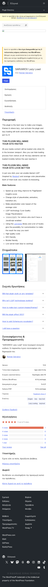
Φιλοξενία (6, 505)
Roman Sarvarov (26, 73)
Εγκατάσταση (10, 101)
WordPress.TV (8, 528)
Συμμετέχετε (30, 516)
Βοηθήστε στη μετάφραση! (27, 18)
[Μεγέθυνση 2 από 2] (43, 257)
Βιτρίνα (28, 497)
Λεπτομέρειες (10, 89)
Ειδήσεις (5, 501)
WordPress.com (8, 535)
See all (43, 447)
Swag (28, 528)
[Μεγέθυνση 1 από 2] (20, 257)
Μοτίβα (28, 509)
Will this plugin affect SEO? (13, 314)
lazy (35, 399)
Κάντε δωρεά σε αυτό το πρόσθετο (17, 483)
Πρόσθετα (29, 505)
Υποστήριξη (9, 112)
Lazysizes (18, 224)
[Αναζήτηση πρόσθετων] (26, 25)
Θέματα (28, 501)
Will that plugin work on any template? (17, 294)
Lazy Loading (33, 403)
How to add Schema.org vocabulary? (17, 321)
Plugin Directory (8, 10)
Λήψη (6, 81)
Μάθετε (5, 516)
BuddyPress (7, 547)
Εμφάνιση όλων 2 (39, 394)
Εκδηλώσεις (30, 520)
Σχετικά (5, 497)
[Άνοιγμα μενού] (44, 3)
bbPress (5, 543)
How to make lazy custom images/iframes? (20, 308)
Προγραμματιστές (9, 524)
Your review (7, 447)
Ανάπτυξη (9, 106)
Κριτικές (8, 95)
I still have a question (11, 328)
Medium (15, 176)
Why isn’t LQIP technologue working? (17, 301)
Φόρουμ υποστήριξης (11, 464)
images (30, 399)
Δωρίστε (28, 524)
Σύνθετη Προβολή (9, 410)
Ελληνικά (11, 557)
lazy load (42, 399)
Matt (4, 539)
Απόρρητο (6, 509)
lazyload (42, 403)
